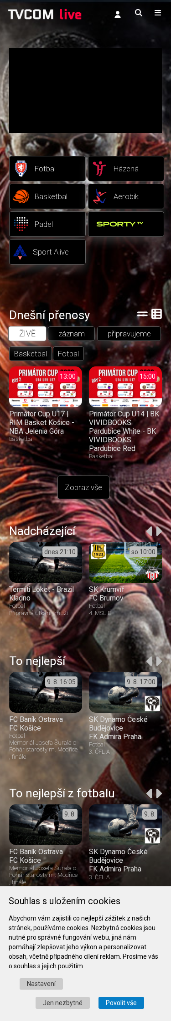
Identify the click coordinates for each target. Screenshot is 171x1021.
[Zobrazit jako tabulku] (142, 313)
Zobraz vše (83, 487)
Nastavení (41, 983)
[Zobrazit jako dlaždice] (156, 313)
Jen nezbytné (63, 1002)
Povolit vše (121, 1002)
